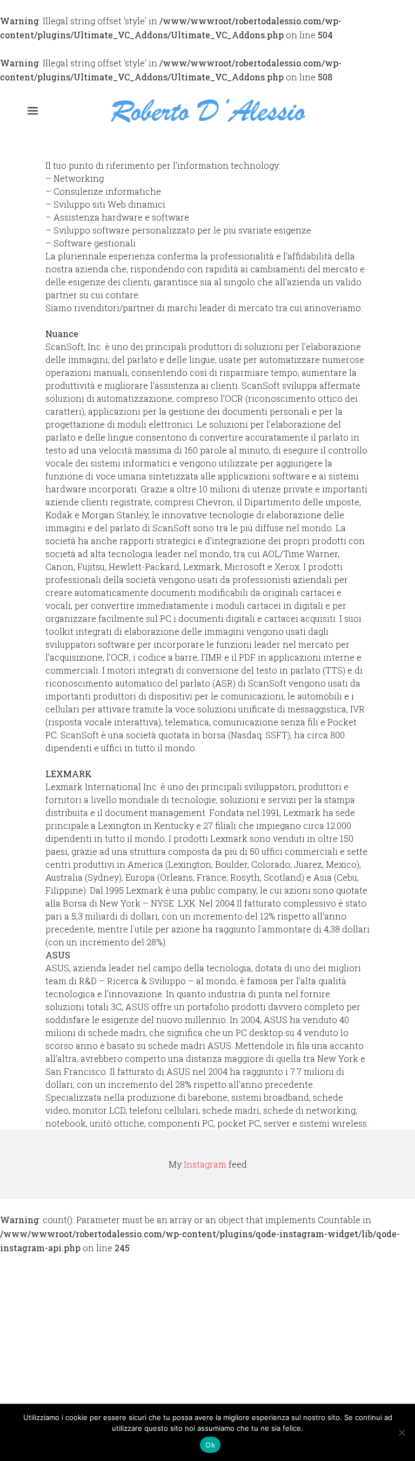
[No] (401, 1432)
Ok (210, 1445)
